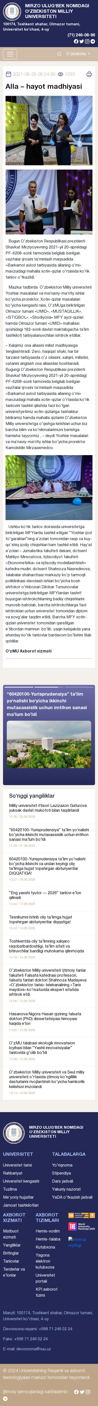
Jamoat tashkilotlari (20, 1205)
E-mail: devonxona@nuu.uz (27, 1349)
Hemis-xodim (48, 1231)
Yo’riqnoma (62, 1165)
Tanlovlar (11, 1261)
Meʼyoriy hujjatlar (18, 1197)
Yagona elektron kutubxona (45, 1261)
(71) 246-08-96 (81, 35)
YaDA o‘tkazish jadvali (72, 1197)
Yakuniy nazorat (66, 1189)
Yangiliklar (12, 1245)
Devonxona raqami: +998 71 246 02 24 (37, 1329)
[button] (72, 735)
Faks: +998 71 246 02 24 (25, 1339)
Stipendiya (61, 1173)
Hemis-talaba (48, 1239)
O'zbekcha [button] (76, 54)
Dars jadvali (62, 1181)
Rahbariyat (12, 1173)
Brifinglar (11, 1253)
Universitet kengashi (21, 1181)
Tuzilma (10, 1189)
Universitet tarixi (17, 1165)
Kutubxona (45, 1247)
